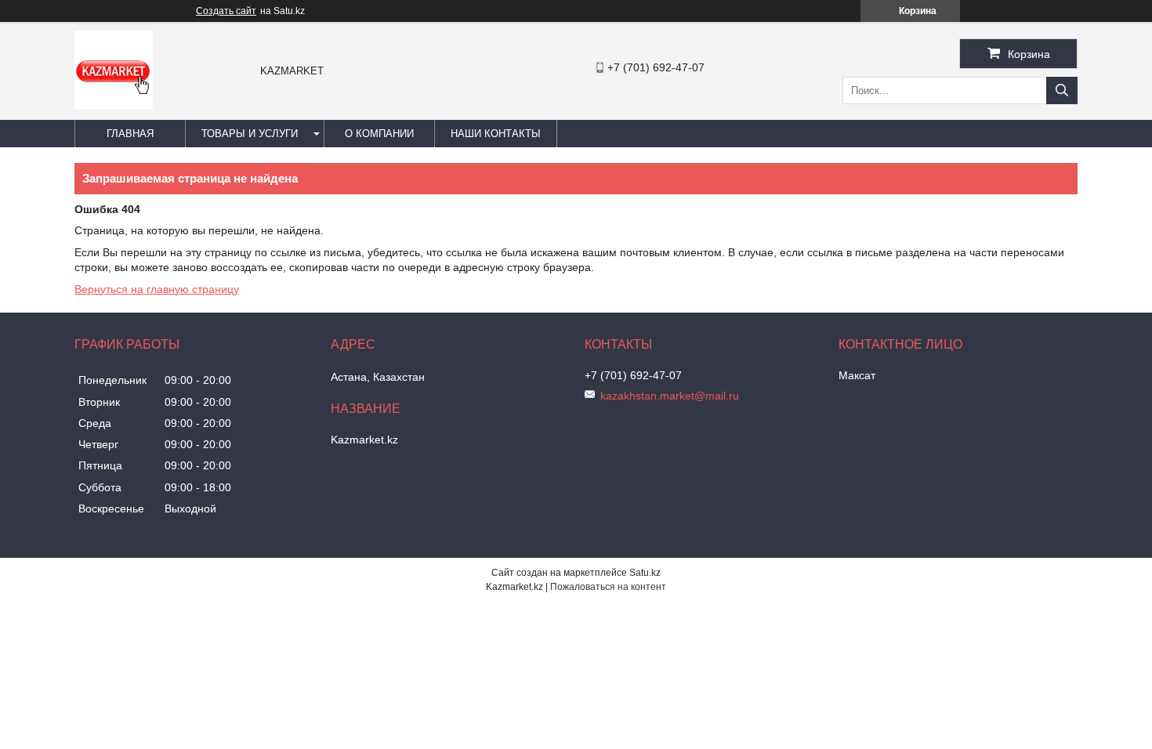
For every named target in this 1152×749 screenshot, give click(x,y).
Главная (130, 133)
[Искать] (1062, 90)
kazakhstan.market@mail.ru (669, 395)
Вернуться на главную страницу (156, 289)
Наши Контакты (496, 133)
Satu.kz (645, 572)
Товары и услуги (249, 133)
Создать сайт (226, 10)
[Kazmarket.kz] (113, 105)
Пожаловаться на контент (608, 586)
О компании (379, 133)
